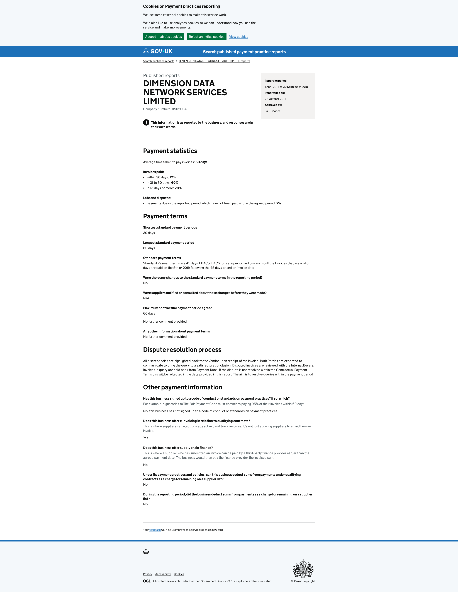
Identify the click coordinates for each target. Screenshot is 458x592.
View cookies (238, 36)
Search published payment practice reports (244, 51)
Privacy (147, 574)
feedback (155, 529)
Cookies (179, 574)
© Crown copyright (303, 581)
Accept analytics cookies (163, 37)
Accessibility (163, 574)
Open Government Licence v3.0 (213, 581)
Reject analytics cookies (206, 37)
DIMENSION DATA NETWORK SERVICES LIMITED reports (214, 61)
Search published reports (158, 61)
